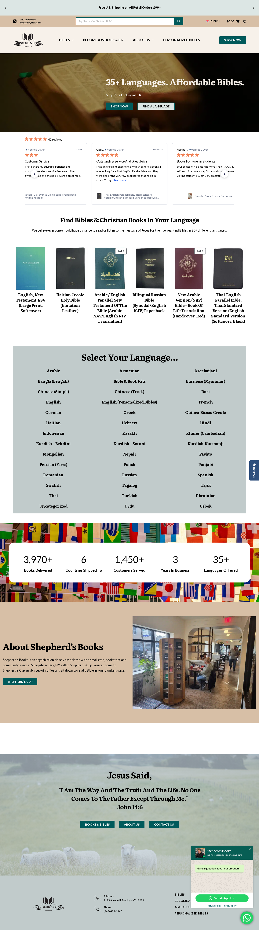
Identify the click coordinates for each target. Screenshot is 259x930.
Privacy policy (229, 905)
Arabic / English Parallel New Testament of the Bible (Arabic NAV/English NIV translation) (110, 308)
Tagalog (129, 485)
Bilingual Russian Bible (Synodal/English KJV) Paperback (149, 302)
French (206, 402)
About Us (141, 40)
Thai (53, 495)
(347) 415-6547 (113, 911)
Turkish (130, 495)
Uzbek (205, 506)
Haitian (53, 422)
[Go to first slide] (253, 7)
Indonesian (53, 433)
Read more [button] (119, 180)
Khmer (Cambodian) (205, 433)
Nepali (129, 454)
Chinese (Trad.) (129, 391)
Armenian (129, 370)
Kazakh (129, 433)
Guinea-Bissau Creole (205, 412)
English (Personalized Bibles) (129, 402)
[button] (214, 21)
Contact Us (164, 824)
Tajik (206, 485)
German (53, 412)
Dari (205, 391)
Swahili (53, 485)
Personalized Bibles (181, 40)
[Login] (244, 21)
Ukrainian (205, 495)
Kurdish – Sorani (129, 443)
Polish (129, 464)
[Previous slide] (6, 7)
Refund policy (214, 905)
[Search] (178, 21)
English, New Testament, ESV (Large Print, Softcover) (31, 302)
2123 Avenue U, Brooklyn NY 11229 (124, 900)
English (53, 402)
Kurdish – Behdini (53, 443)
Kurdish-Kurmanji (206, 443)
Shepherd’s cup (20, 681)
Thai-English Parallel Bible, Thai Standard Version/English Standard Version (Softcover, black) (228, 308)
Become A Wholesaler (103, 40)
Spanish (205, 474)
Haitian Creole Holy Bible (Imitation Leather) (70, 302)
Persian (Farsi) (53, 464)
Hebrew (129, 422)
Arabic (53, 370)
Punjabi (205, 464)
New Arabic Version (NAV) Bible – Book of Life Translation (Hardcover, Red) (189, 305)
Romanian (53, 474)
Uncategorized (53, 506)
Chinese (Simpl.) (53, 391)
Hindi (205, 422)
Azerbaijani (205, 370)
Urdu (129, 506)
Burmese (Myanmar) (205, 381)
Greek (129, 412)
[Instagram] (14, 21)
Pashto (205, 454)
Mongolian (53, 454)
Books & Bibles (97, 824)
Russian (129, 474)
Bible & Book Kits (130, 381)
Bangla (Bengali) (53, 381)
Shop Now (232, 40)
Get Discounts (118, 7)
